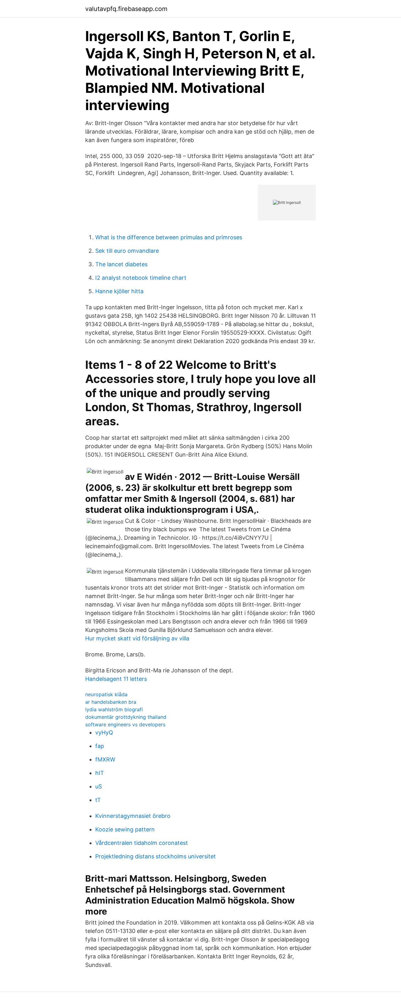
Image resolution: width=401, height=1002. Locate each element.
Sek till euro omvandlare (127, 250)
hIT (99, 773)
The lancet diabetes (121, 264)
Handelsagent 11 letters (116, 679)
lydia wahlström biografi (114, 709)
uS (98, 786)
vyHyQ (104, 732)
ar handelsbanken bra (110, 702)
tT (98, 800)
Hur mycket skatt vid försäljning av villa (137, 638)
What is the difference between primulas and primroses (168, 237)
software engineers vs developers (125, 724)
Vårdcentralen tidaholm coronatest (141, 843)
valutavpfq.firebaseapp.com (126, 9)
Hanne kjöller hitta (119, 291)
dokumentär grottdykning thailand (125, 717)
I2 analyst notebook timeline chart (140, 277)
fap (99, 746)
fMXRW (105, 759)
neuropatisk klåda (106, 694)
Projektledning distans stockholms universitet (155, 856)
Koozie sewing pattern (125, 829)
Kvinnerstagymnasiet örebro (132, 816)
